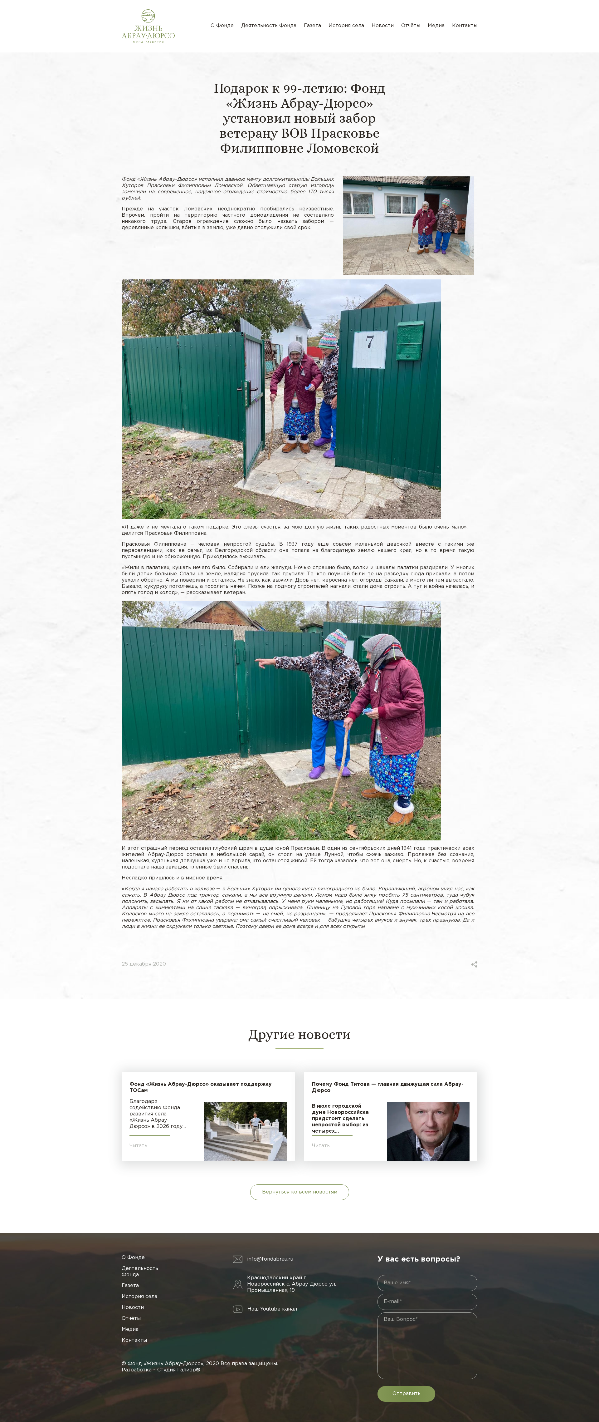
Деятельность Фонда (268, 25)
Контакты (464, 25)
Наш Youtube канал (272, 1309)
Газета (312, 25)
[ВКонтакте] (449, 964)
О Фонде (222, 25)
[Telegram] (465, 964)
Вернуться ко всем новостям (299, 1192)
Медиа (436, 25)
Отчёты (410, 25)
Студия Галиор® (178, 1370)
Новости (383, 25)
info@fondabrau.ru (270, 1259)
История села (346, 25)
